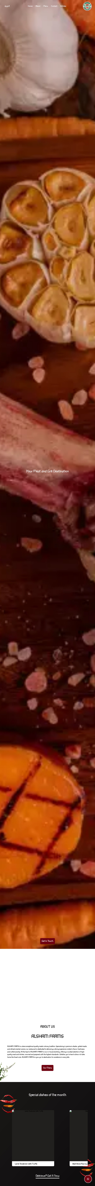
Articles (63, 6)
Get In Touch (47, 941)
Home (30, 6)
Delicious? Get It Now (47, 1176)
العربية (7, 6)
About (38, 6)
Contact (54, 6)
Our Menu (47, 1068)
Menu (45, 6)
